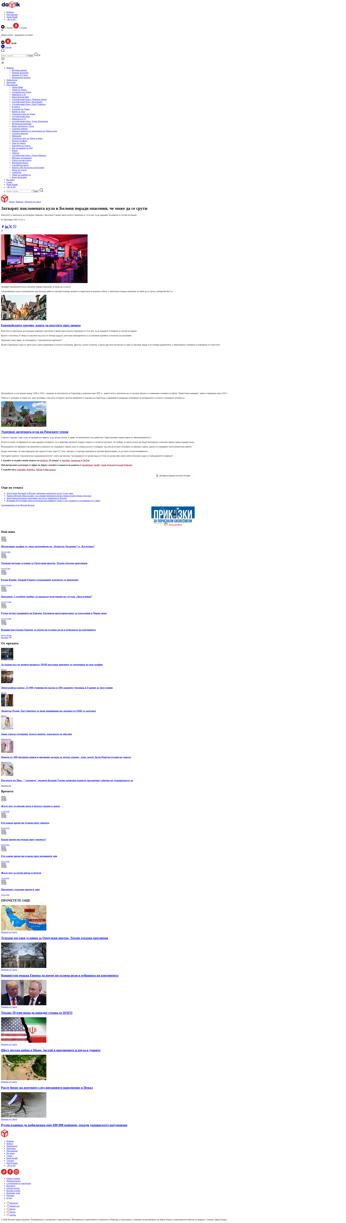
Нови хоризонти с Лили (23, 126)
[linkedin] (7, 228)
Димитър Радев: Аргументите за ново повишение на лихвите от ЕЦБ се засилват (48, 710)
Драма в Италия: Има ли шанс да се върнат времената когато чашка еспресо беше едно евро (48, 496)
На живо (10, 180)
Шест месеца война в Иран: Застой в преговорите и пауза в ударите (51, 1050)
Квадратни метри (20, 163)
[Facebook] (11, 223)
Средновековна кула (10, 505)
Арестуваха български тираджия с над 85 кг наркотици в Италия (36, 498)
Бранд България (19, 177)
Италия (23, 505)
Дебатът (15, 153)
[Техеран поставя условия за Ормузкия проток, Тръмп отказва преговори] (23, 930)
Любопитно (11, 80)
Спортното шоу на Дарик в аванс (27, 138)
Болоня (31, 505)
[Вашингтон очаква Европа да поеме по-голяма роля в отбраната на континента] (23, 967)
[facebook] (3, 228)
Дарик (11, 202)
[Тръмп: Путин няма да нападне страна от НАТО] (23, 1004)
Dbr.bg (12, 1212)
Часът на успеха (19, 170)
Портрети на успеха (21, 145)
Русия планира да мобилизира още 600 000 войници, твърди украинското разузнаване (64, 1125)
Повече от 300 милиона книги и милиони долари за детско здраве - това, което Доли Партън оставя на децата (66, 757)
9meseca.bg (6, 739)
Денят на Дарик (19, 90)
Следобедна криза (20, 165)
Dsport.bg (13, 1203)
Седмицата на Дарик (21, 92)
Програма (11, 82)
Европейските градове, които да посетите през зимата (41, 325)
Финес (15, 150)
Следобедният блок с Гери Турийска (29, 104)
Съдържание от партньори (18, 1183)
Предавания (12, 14)
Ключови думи (13, 1193)
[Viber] (3, 223)
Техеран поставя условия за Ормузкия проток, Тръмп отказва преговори (54, 938)
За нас (9, 1198)
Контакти (10, 1186)
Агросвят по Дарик (21, 109)
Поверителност (13, 1181)
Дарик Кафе (17, 87)
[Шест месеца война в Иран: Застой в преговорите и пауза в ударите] (23, 1042)
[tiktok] (4, 1174)
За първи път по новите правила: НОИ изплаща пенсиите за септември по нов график (52, 664)
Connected (16, 172)
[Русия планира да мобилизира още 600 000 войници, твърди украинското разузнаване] (23, 1117)
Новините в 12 (19, 119)
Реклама (10, 1195)
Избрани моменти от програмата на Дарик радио (34, 131)
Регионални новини (21, 77)
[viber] (14, 228)
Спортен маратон (20, 133)
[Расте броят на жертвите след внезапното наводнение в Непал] (23, 1079)
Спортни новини (20, 128)
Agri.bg (12, 1215)
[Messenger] (7, 223)
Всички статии (13, 1190)
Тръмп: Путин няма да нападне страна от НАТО (36, 1012)
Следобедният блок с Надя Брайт (27, 102)
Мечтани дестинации (22, 158)
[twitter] (11, 228)
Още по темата (19, 143)
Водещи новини (19, 70)
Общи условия (13, 1178)
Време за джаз (18, 111)
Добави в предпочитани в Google (174, 476)
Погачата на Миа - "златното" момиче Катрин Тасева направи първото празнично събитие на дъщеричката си (67, 780)
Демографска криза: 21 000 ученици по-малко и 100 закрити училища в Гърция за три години (57, 687)
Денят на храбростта (21, 175)
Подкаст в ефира (19, 141)
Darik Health (12, 17)
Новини (10, 12)
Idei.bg (12, 1209)
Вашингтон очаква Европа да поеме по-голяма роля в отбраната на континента (59, 975)
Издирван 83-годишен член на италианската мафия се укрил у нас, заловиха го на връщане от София (53, 500)
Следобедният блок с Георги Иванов (29, 155)
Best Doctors (12, 1163)
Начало (9, 1143)
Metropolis (16, 136)
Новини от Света (20, 75)
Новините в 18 (19, 94)
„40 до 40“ (11, 19)
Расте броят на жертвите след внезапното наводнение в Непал (47, 1087)
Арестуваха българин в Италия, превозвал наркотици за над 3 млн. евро (39, 493)
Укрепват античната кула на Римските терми (34, 431)
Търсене (10, 1160)
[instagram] (16, 1174)
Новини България (20, 73)
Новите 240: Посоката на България (28, 167)
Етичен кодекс (13, 1188)
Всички (5, 637)
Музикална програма (21, 124)
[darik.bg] (11, 7)
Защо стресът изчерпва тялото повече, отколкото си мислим (36, 734)
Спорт (9, 182)
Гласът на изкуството (21, 160)
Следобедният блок (21, 116)
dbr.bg (3, 670)
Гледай (8, 47)
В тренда (16, 107)
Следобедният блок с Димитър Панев (29, 99)
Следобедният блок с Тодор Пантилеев (30, 121)
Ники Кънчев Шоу (20, 97)
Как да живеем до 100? (22, 148)
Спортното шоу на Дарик (23, 114)
